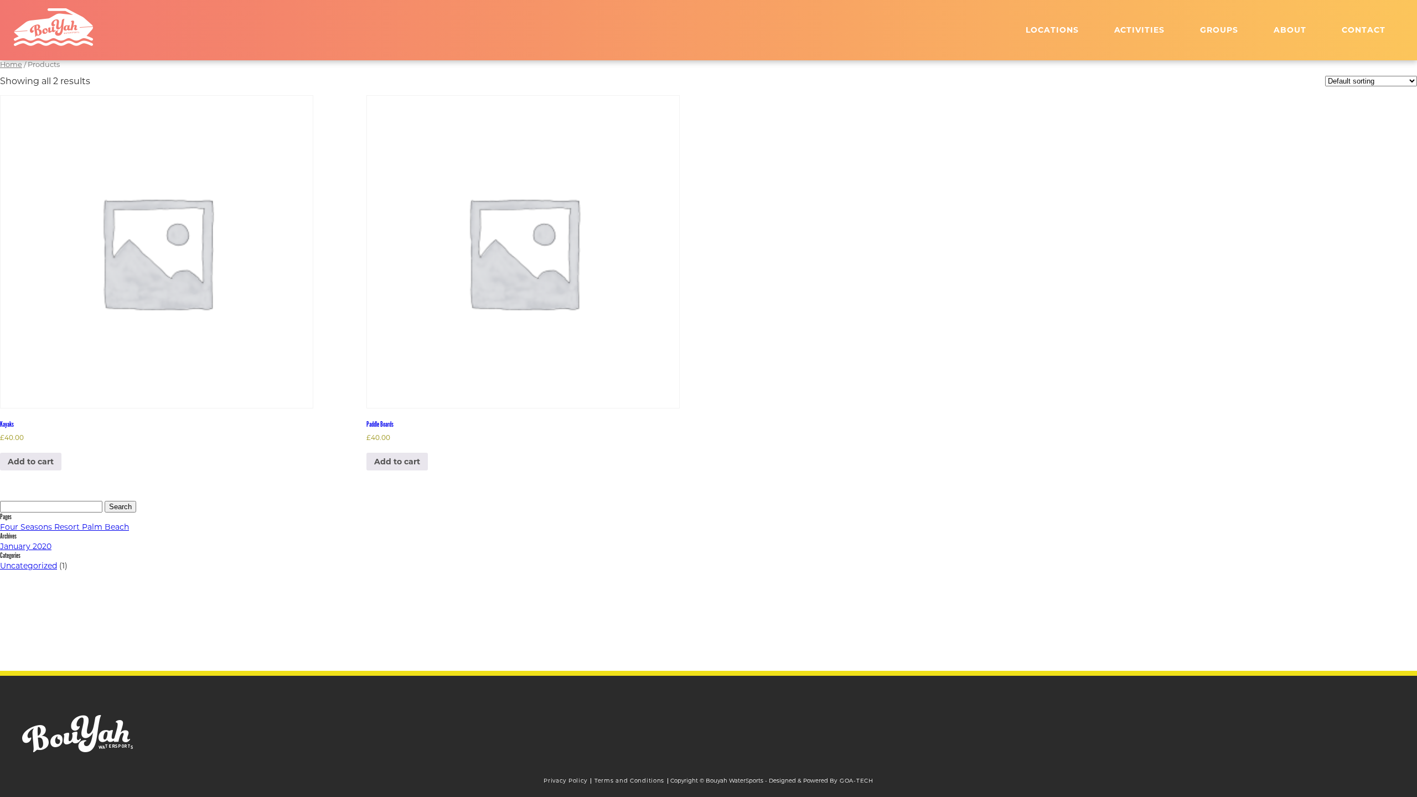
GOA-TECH (856, 780)
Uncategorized (28, 566)
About (1290, 30)
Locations (1052, 30)
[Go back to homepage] (53, 27)
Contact (1363, 30)
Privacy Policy (565, 780)
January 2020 (25, 546)
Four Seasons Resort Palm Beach (64, 527)
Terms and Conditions (629, 780)
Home (11, 64)
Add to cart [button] (31, 462)
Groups (1219, 30)
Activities (1139, 30)
